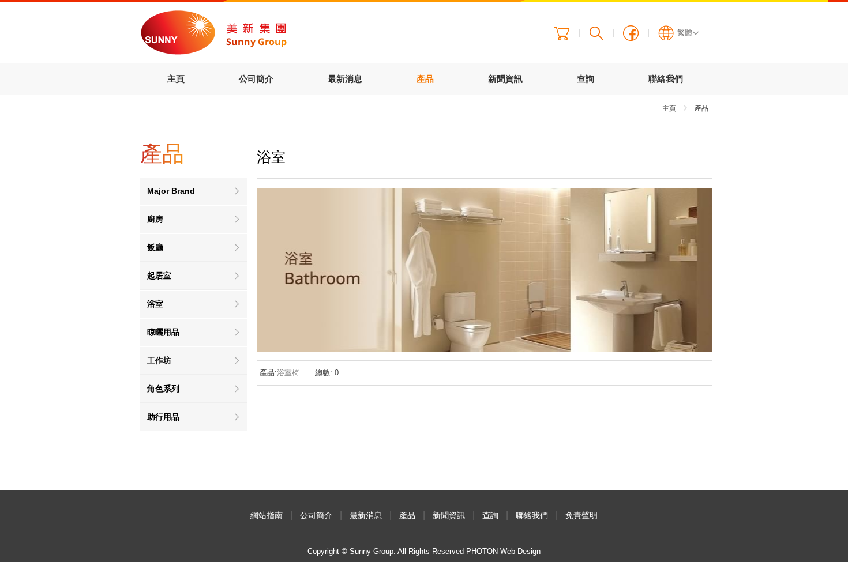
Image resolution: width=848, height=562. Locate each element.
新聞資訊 (505, 79)
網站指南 (266, 515)
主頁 (176, 79)
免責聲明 (581, 515)
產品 (425, 79)
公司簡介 (256, 79)
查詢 (585, 79)
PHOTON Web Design (503, 551)
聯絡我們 (665, 79)
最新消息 (345, 79)
